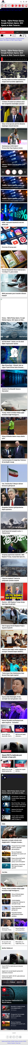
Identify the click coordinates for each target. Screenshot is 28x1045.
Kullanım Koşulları (11, 1043)
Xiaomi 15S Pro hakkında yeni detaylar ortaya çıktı (12, 966)
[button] (1, 28)
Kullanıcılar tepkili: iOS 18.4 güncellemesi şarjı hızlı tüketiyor (13, 976)
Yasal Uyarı (18, 1043)
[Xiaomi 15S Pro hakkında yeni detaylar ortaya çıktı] (14, 957)
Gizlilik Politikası (14, 1041)
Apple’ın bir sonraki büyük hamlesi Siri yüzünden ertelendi (12, 971)
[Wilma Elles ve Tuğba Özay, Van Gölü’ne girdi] (20, 936)
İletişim (9, 1041)
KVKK (24, 1041)
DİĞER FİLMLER (20, 982)
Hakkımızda (4, 1041)
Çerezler (21, 1041)
